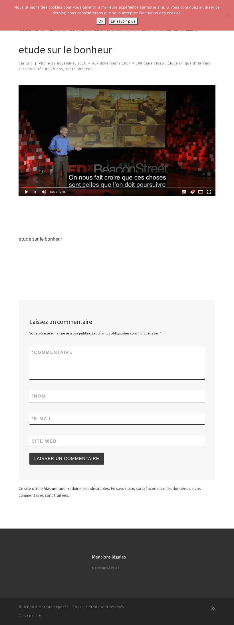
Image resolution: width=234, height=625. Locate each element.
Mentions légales (105, 568)
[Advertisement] (122, 213)
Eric (29, 63)
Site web (44, 441)
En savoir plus (123, 21)
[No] (227, 15)
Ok (100, 21)
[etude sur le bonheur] (117, 140)
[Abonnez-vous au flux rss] (213, 608)
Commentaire (52, 352)
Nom (39, 396)
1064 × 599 (131, 63)
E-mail (42, 418)
